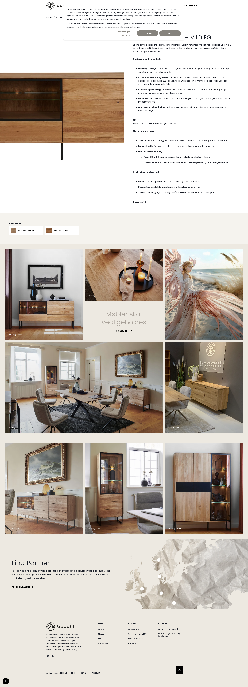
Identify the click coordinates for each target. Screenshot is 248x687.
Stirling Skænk (63, 17)
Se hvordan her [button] (122, 331)
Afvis (170, 33)
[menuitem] (111, 625)
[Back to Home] (59, 5)
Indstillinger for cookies (126, 33)
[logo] (60, 626)
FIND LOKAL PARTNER (21, 587)
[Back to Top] (179, 670)
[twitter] (48, 656)
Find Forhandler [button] (191, 5)
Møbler (49, 17)
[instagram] (52, 656)
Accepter (147, 33)
